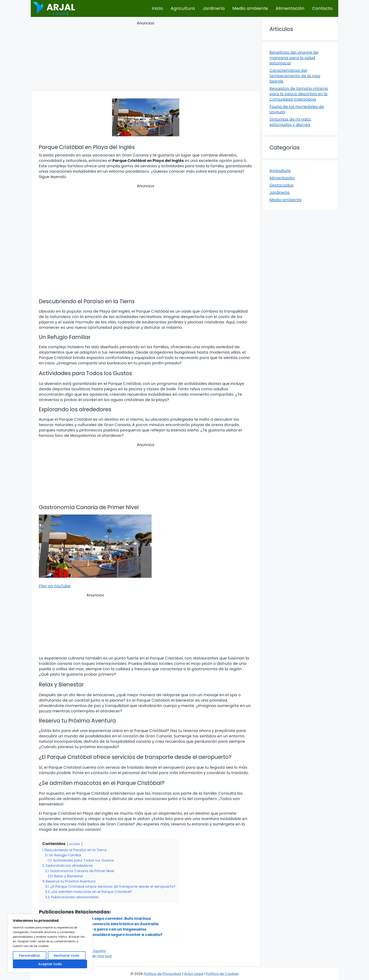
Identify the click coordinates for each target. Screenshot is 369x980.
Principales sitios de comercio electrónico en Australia (104, 924)
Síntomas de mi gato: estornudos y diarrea (290, 122)
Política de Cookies (222, 973)
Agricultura (183, 8)
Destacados (281, 185)
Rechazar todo (66, 955)
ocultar (74, 844)
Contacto (322, 8)
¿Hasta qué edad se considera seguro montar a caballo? (106, 934)
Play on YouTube (55, 586)
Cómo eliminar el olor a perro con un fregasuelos (98, 929)
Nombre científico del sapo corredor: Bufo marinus (100, 918)
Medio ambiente (250, 8)
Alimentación (290, 8)
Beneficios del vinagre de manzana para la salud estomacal (293, 58)
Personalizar (29, 955)
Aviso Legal (193, 973)
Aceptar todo (50, 964)
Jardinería (214, 8)
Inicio (157, 8)
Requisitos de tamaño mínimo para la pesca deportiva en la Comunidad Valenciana (298, 94)
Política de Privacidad (162, 973)
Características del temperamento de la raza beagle (294, 76)
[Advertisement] (145, 56)
